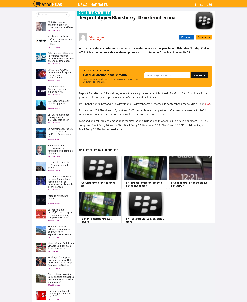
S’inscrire (201, 5)
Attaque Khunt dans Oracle (58, 197)
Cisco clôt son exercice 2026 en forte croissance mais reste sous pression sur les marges (61, 278)
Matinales (99, 5)
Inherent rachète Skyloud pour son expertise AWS (57, 89)
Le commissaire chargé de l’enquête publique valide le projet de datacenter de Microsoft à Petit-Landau (60, 181)
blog (207, 104)
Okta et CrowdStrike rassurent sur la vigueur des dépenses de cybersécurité (60, 73)
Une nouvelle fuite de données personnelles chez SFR (59, 294)
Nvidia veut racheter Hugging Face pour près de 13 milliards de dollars (60, 40)
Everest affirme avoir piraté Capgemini (58, 102)
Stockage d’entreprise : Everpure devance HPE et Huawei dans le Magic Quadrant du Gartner (60, 261)
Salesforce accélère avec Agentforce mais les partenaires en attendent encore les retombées (61, 57)
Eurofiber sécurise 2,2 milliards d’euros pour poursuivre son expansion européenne (59, 230)
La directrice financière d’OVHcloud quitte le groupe (59, 165)
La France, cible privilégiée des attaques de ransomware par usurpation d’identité (60, 213)
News (82, 5)
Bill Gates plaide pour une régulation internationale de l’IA (59, 117)
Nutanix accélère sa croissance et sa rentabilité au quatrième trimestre (60, 149)
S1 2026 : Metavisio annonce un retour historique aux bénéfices (60, 25)
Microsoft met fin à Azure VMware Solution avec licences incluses (61, 246)
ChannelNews (47, 4)
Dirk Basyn (96, 40)
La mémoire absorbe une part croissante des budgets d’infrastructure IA (61, 132)
